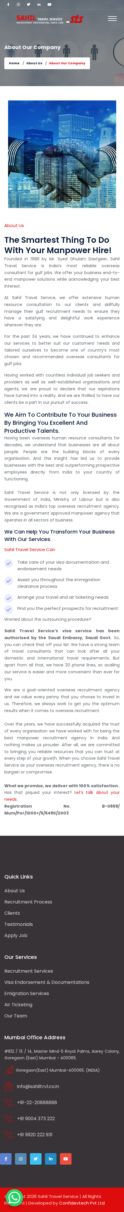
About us (14, 890)
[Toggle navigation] (112, 18)
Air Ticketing (18, 1004)
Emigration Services (26, 993)
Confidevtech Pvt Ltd (82, 1203)
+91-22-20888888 (37, 1102)
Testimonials (18, 924)
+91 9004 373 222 (36, 1118)
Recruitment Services (28, 971)
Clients (12, 913)
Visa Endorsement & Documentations (46, 982)
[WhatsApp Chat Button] (14, 1197)
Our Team (15, 1016)
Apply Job (15, 935)
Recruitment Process (28, 902)
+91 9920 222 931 (34, 1134)
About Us (34, 63)
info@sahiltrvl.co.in (38, 1086)
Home (14, 63)
